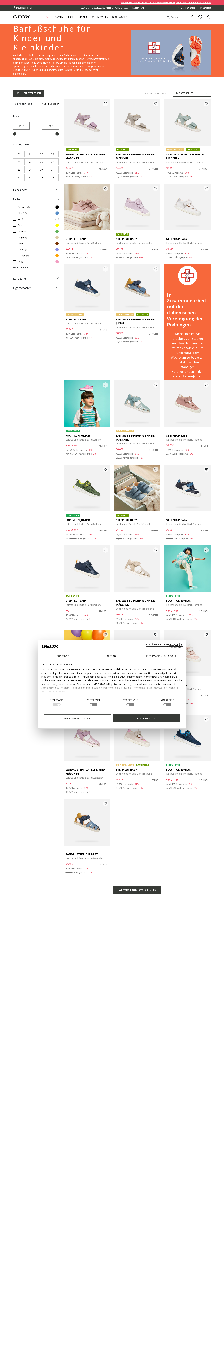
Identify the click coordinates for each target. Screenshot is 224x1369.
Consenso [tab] (63, 656)
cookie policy (57, 691)
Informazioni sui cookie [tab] (161, 656)
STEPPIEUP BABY (76, 239)
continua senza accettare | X (164, 644)
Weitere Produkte (137, 890)
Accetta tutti (146, 718)
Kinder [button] (83, 17)
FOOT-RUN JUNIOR (78, 435)
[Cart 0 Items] (207, 20)
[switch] (93, 704)
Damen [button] (59, 17)
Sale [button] (48, 17)
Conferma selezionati (77, 718)
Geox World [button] (119, 17)
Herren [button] (70, 17)
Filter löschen (51, 104)
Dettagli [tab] (112, 656)
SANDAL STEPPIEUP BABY (82, 854)
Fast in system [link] (99, 17)
